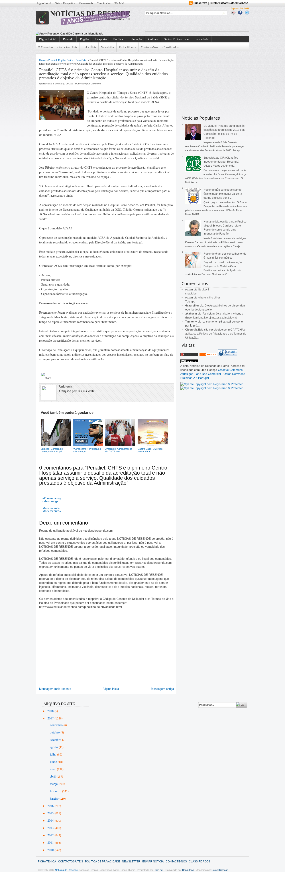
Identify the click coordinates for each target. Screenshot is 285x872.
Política (118, 39)
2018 (51, 711)
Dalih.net (158, 870)
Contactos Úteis (67, 47)
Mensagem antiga (162, 688)
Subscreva (200, 3)
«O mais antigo (52, 498)
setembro (56, 739)
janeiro (54, 798)
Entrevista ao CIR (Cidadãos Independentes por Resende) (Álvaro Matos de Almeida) (221, 161)
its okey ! (203, 289)
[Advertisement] (197, 24)
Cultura (153, 39)
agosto (54, 747)
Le (204, 321)
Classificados (104, 3)
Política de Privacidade (102, 861)
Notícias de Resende (66, 870)
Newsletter (107, 47)
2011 (51, 842)
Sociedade (202, 39)
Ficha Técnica (127, 47)
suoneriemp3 (214, 321)
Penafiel (52, 60)
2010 (51, 850)
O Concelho (45, 47)
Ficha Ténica (47, 861)
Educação (136, 39)
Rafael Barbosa (220, 870)
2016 (51, 806)
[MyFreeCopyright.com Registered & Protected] (211, 384)
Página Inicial (44, 3)
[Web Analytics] (208, 355)
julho (53, 754)
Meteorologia (86, 3)
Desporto (101, 39)
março (54, 784)
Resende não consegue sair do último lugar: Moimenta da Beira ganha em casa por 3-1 (223, 193)
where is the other (209, 297)
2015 (51, 813)
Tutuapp (190, 301)
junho (54, 762)
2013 (51, 828)
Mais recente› (51, 508)
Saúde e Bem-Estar (176, 39)
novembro (56, 725)
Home (42, 60)
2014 (51, 820)
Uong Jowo (188, 870)
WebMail (119, 3)
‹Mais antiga (50, 501)
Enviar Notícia (153, 861)
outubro (55, 732)
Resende (68, 39)
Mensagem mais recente (55, 688)
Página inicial (111, 688)
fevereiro (56, 791)
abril (53, 776)
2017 (51, 718)
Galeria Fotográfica (65, 3)
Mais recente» (52, 511)
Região (84, 39)
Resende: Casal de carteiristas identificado (75, 33)
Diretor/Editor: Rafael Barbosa (229, 3)
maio (53, 769)
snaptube (191, 293)
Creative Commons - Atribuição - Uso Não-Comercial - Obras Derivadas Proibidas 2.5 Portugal (212, 374)
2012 (51, 835)
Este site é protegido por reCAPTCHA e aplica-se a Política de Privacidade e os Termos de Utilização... (215, 333)
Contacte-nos (149, 47)
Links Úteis (89, 47)
